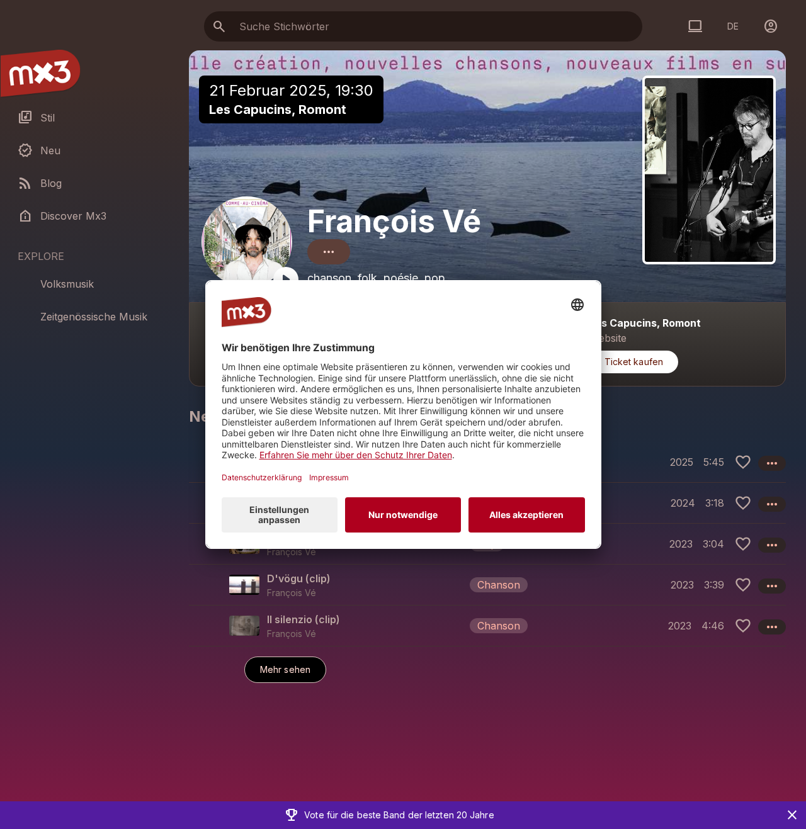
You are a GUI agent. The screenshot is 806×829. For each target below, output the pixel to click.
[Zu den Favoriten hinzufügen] (743, 462)
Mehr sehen (285, 669)
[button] (487, 584)
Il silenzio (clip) (303, 619)
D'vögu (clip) (299, 578)
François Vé (394, 221)
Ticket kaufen (633, 361)
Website (608, 338)
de (733, 26)
